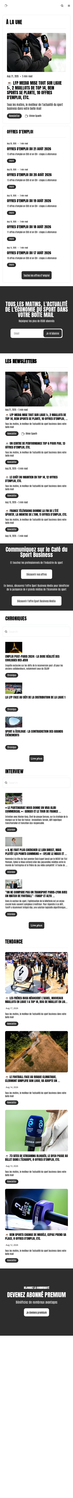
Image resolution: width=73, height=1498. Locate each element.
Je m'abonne (52, 333)
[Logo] (6, 6)
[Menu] (69, 5)
